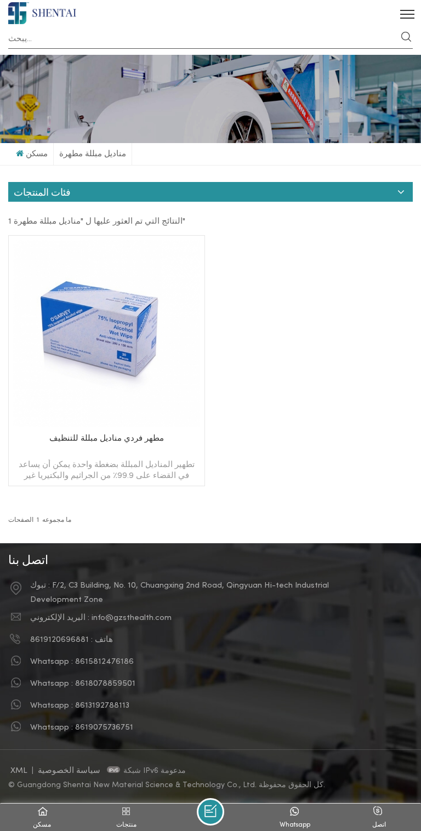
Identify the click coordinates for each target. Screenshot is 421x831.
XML (18, 771)
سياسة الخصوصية (70, 771)
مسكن (37, 154)
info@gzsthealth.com (132, 618)
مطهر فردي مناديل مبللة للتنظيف (106, 438)
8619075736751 (104, 727)
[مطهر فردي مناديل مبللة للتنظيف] (106, 425)
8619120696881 (59, 640)
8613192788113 (102, 705)
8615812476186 (104, 661)
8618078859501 (105, 683)
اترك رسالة (210, 812)
